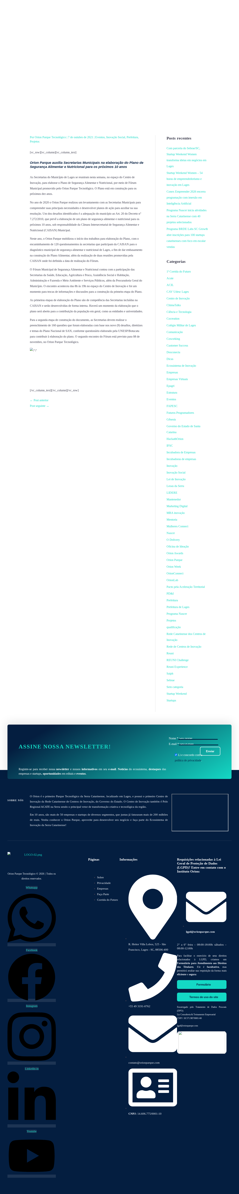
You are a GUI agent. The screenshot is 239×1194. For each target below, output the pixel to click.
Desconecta (173, 352)
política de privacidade (188, 760)
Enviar (210, 751)
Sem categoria (175, 687)
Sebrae (171, 680)
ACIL (170, 285)
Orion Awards (175, 553)
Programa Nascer (177, 613)
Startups (171, 700)
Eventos (100, 137)
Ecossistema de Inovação (181, 365)
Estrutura (172, 392)
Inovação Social (115, 137)
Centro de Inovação (178, 298)
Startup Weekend (177, 693)
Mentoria (172, 519)
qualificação (174, 627)
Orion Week (174, 566)
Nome (173, 738)
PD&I (170, 593)
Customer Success (177, 345)
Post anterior (39, 400)
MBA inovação (176, 512)
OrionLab (172, 580)
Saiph (170, 673)
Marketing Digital (177, 506)
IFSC (170, 445)
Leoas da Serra (175, 486)
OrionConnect (175, 573)
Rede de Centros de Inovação (184, 646)
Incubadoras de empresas (181, 459)
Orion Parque (174, 560)
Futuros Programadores (180, 412)
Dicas (170, 359)
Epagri (170, 385)
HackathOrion (175, 438)
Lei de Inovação (176, 479)
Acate (170, 278)
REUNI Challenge (178, 660)
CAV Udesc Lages (178, 291)
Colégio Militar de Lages (181, 325)
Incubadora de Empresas (181, 452)
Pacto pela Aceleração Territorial (186, 586)
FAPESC (172, 406)
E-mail (174, 744)
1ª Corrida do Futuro (179, 271)
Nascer (171, 533)
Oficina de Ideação (178, 546)
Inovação (172, 465)
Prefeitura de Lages (178, 607)
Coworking (173, 338)
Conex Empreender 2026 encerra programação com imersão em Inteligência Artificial (186, 197)
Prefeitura (132, 137)
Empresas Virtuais (177, 379)
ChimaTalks (174, 305)
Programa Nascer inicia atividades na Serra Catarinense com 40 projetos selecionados (187, 216)
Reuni (170, 653)
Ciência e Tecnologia (179, 311)
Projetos (34, 141)
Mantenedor (174, 499)
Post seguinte (39, 405)
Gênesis (171, 419)
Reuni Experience (177, 666)
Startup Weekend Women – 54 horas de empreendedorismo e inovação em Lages (185, 178)
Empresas (172, 372)
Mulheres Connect (177, 526)
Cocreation (173, 318)
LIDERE (172, 492)
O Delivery (173, 539)
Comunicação (175, 332)
